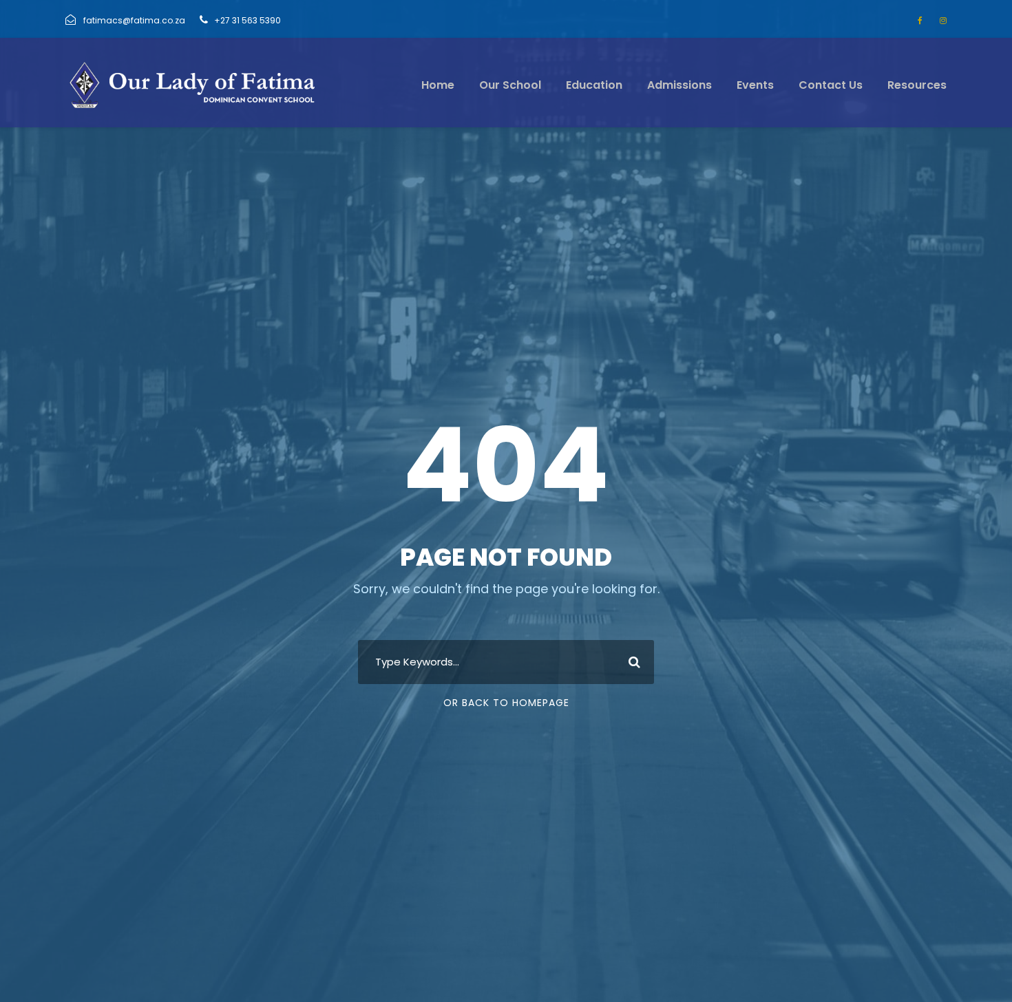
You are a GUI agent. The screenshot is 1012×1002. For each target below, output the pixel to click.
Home (437, 85)
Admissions (679, 85)
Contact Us (831, 85)
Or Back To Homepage (506, 703)
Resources (917, 85)
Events (755, 85)
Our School (510, 85)
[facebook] (920, 20)
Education (594, 85)
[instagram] (943, 20)
